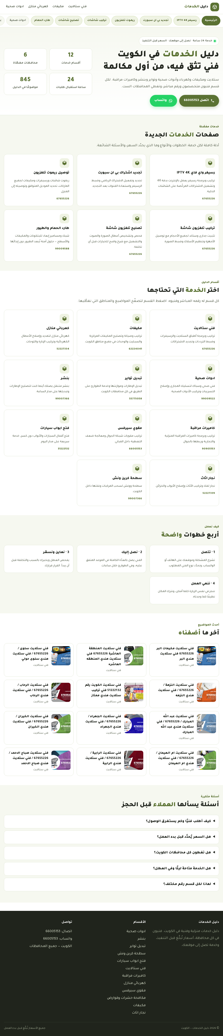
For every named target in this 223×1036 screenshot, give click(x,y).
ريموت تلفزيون (125, 20)
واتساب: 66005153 (57, 939)
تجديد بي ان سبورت (156, 20)
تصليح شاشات (68, 20)
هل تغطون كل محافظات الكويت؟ (182, 853)
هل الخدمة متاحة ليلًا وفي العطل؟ (182, 869)
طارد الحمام (42, 20)
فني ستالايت (77, 6)
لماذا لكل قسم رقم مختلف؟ (187, 884)
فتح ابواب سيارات (131, 961)
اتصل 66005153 (196, 100)
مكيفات (58, 6)
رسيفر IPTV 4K (187, 20)
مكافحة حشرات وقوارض (126, 998)
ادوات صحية (15, 6)
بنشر (142, 939)
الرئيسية (211, 20)
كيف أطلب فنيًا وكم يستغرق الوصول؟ (178, 821)
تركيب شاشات (96, 20)
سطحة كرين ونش (132, 954)
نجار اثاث (139, 1013)
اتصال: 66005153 (59, 931)
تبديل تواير (138, 946)
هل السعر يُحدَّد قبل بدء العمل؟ (184, 837)
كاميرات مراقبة (134, 976)
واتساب (160, 100)
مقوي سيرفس (134, 991)
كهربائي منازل (38, 6)
